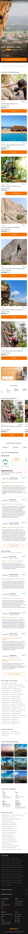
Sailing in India (21, 686)
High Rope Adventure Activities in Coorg (11, 186)
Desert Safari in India (6, 700)
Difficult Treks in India (18, 684)
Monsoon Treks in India (17, 690)
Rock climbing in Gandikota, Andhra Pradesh (12, 309)
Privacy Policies (18, 903)
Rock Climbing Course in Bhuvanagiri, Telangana (13, 268)
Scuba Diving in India (6, 707)
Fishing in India (13, 694)
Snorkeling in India (5, 702)
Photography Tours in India (15, 711)
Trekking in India (14, 719)
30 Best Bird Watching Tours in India (9, 841)
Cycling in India (5, 711)
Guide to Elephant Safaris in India (9, 847)
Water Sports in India (15, 717)
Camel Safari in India (15, 696)
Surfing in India (13, 683)
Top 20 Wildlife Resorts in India (8, 828)
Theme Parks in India (16, 713)
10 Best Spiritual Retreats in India (8, 836)
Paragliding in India (6, 709)
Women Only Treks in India (7, 684)
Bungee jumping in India (15, 698)
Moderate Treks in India (6, 688)
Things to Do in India (6, 733)
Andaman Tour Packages (16, 862)
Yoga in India (4, 686)
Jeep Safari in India (6, 717)
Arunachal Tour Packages (6, 869)
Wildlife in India (22, 709)
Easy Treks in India (16, 688)
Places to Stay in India (16, 733)
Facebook (19, 914)
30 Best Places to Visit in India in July (9, 832)
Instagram (19, 916)
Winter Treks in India (13, 686)
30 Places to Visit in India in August (9, 822)
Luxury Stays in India (6, 715)
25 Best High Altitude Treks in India (9, 824)
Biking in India (15, 715)
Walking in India (5, 705)
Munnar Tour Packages (16, 878)
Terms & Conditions (19, 901)
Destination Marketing (5, 923)
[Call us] (3, 193)
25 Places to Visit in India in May (8, 838)
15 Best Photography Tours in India (9, 839)
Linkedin (18, 920)
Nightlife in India (13, 705)
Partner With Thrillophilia (6, 921)
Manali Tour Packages (5, 873)
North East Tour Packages (18, 867)
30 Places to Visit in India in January (9, 830)
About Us (3, 901)
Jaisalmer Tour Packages (16, 873)
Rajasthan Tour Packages (16, 860)
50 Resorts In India (5, 815)
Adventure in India (5, 719)
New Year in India (5, 683)
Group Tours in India (6, 723)
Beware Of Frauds (6, 908)
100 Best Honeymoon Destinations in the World (11, 818)
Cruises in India (22, 715)
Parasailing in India (16, 707)
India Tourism (5, 735)
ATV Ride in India (5, 698)
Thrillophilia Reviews (5, 904)
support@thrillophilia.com (8, 914)
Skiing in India (20, 694)
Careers (2, 903)
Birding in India (22, 704)
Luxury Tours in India (6, 713)
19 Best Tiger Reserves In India (17, 815)
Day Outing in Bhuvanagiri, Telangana (10, 227)
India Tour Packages (15, 731)
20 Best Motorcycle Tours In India (8, 816)
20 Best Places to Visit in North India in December (12, 849)
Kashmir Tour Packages (6, 860)
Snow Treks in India (6, 692)
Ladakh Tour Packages (5, 858)
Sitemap (2, 920)
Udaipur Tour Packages (19, 876)
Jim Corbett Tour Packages (6, 882)
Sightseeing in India (16, 723)
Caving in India (5, 694)
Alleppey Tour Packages (6, 884)
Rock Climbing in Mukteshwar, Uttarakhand (11, 351)
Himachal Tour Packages (6, 871)
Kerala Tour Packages (5, 862)
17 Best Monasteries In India (7, 820)
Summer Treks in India (6, 690)
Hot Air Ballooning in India (16, 702)
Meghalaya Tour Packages (6, 867)
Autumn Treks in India (15, 692)
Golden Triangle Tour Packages (7, 876)
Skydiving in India (5, 696)
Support (2, 916)
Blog (2, 918)
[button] (2, 411)
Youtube (18, 921)
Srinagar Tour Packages (17, 882)
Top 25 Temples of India (7, 843)
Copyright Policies (18, 904)
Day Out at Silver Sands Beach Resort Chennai (12, 145)
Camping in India (5, 721)
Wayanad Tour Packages (6, 878)
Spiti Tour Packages (15, 858)
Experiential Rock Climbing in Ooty (9, 103)
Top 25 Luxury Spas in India (7, 834)
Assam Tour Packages (16, 869)
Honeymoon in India (15, 721)
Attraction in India (5, 731)
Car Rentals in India (16, 700)
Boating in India (14, 704)
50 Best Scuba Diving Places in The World (10, 845)
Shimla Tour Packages (5, 880)
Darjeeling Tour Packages (16, 865)
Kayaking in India (21, 705)
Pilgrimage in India (6, 704)
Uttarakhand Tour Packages (17, 871)
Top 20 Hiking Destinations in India (9, 826)
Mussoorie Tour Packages (16, 880)
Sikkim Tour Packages (5, 865)
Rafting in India (14, 709)
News (2, 906)
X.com (18, 918)
